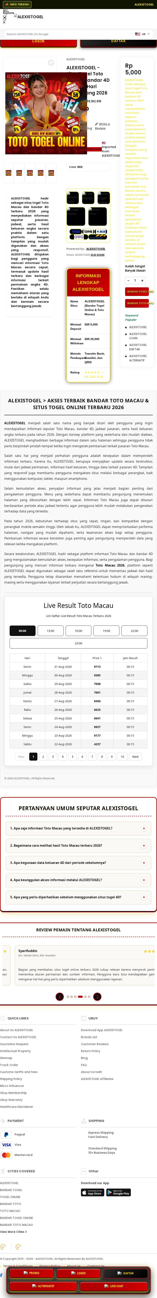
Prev (21, 757)
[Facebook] (3, 1276)
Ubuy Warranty (11, 1100)
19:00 (106, 631)
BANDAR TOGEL (11, 1190)
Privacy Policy (49, 1266)
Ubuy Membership (13, 1093)
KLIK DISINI (97, 255)
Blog (84, 1058)
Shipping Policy (11, 1079)
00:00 (22, 631)
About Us (74, 1266)
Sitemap (6, 1058)
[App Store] (93, 1194)
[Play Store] (118, 1194)
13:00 (50, 631)
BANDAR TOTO (10, 1204)
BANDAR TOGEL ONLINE (138, 291)
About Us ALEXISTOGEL (16, 1030)
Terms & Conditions (18, 1266)
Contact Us (95, 1266)
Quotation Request (14, 1044)
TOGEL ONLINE (10, 1197)
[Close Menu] (4, 17)
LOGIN (81, 1274)
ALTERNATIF (46, 1286)
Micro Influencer (12, 1086)
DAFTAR (128, 1273)
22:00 (134, 631)
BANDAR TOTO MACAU (138, 303)
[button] (51, 62)
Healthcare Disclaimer (16, 1107)
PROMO (34, 1274)
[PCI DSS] (3, 1247)
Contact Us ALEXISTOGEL (18, 1037)
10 (122, 757)
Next (135, 757)
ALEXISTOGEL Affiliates (97, 1079)
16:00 (78, 631)
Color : (76, 167)
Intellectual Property (15, 1051)
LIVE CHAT (116, 1285)
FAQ (84, 1065)
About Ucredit (91, 1072)
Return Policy (90, 1051)
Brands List (89, 1037)
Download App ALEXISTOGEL (101, 1030)
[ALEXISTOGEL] (28, 17)
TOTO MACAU (10, 1211)
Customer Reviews (95, 1044)
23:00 (78, 643)
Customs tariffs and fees (19, 1072)
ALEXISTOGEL (75, 59)
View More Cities (12, 1232)
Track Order (9, 1065)
